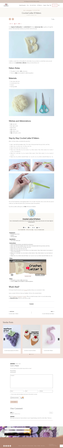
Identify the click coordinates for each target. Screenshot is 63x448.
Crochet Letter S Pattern (48, 350)
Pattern (12, 23)
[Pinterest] (6, 446)
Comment (13, 375)
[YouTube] (8, 446)
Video (16, 23)
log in (54, 5)
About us (19, 445)
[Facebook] (10, 446)
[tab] (29, 354)
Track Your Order (24, 445)
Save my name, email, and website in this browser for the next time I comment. (24, 394)
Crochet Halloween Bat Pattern (48, 312)
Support (45, 5)
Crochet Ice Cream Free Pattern (30, 350)
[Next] (58, 339)
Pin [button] (29, 227)
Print (20, 23)
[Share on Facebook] (10, 19)
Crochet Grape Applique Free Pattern (11, 350)
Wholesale (38, 445)
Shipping (35, 445)
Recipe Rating (13, 370)
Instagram (15, 296)
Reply (51, 412)
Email (26, 391)
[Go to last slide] (4, 339)
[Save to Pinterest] (13, 19)
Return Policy (43, 445)
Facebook (20, 296)
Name (12, 391)
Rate (34, 227)
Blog (48, 5)
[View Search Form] (59, 5)
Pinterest (25, 290)
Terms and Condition (30, 445)
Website (41, 391)
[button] (29, 224)
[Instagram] (4, 446)
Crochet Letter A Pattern (13, 312)
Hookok (28, 15)
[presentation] (12, 336)
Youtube (24, 296)
